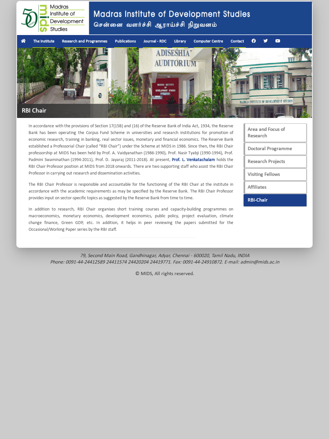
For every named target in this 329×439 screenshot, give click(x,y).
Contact (237, 41)
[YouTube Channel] (277, 41)
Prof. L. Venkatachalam (193, 159)
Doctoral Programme (270, 148)
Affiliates (257, 187)
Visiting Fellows (264, 174)
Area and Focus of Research (266, 133)
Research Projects (266, 161)
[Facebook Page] (254, 41)
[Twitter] (265, 41)
